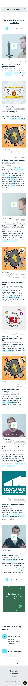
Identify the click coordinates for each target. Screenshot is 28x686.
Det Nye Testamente (20, 157)
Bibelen (9, 108)
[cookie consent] (25, 683)
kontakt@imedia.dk (18, 683)
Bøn (10, 499)
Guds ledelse (22, 334)
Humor (23, 280)
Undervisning (9, 106)
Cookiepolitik (8, 683)
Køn (17, 220)
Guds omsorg (21, 384)
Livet (15, 386)
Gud (24, 62)
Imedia (9, 654)
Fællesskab (13, 334)
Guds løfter (15, 152)
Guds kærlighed (14, 280)
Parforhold (22, 223)
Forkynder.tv (10, 643)
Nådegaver (22, 386)
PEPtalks (8, 60)
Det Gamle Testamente (14, 62)
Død (5, 62)
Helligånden (12, 384)
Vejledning (14, 673)
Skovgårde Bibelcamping (12, 497)
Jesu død (23, 152)
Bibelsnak (8, 149)
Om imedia (14, 670)
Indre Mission (11, 639)
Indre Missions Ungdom (14, 641)
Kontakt (14, 675)
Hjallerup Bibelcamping (12, 332)
